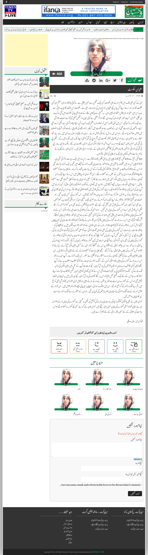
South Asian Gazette (136, 2)
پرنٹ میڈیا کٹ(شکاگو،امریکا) (99, 524)
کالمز (62, 22)
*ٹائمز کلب (69, 539)
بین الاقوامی (122, 22)
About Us (116, 2)
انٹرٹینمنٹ (71, 22)
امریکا (112, 22)
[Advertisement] (26, 50)
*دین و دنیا (69, 520)
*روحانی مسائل (67, 524)
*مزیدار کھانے (68, 531)
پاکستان (131, 22)
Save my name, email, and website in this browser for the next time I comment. (100, 485)
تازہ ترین (140, 22)
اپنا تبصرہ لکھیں (136, 439)
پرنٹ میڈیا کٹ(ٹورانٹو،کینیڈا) (99, 520)
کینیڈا (105, 22)
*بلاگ (70, 542)
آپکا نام (138, 463)
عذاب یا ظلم (77, 414)
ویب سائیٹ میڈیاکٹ (101, 529)
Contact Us (124, 2)
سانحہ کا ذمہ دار (107, 389)
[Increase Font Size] (55, 96)
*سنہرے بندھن (67, 527)
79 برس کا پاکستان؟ (39, 29)
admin (138, 96)
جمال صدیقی (130, 321)
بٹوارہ (79, 389)
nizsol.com (98, 552)
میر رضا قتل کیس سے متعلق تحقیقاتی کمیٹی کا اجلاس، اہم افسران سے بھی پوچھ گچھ (71, 29)
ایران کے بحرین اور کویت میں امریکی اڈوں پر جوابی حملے (21, 164)
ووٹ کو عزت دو (138, 389)
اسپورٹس (89, 22)
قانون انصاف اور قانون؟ (104, 29)
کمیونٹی (98, 22)
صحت (80, 22)
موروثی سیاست (138, 414)
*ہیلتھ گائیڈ (69, 535)
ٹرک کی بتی (108, 414)
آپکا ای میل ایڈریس (133, 474)
